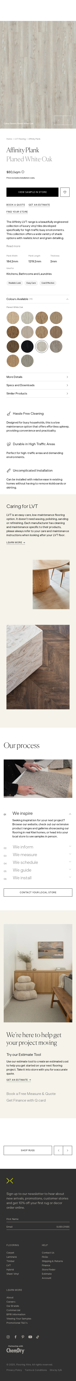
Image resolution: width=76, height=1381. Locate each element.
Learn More (14, 542)
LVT (8, 1265)
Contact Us (48, 1252)
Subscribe (63, 1227)
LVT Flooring (20, 139)
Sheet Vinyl (12, 1273)
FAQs (45, 1257)
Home (9, 139)
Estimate (47, 1273)
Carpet (10, 1252)
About (10, 1297)
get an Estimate (39, 205)
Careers (10, 1301)
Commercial (13, 1310)
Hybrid (10, 1269)
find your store (17, 212)
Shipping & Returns (52, 1261)
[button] (58, 120)
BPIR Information (15, 1314)
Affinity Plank (34, 139)
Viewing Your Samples (18, 1318)
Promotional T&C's (16, 1322)
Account (46, 1278)
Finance (46, 1265)
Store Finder (49, 1269)
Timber (10, 1261)
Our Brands (12, 1306)
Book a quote (15, 205)
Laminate (11, 1257)
